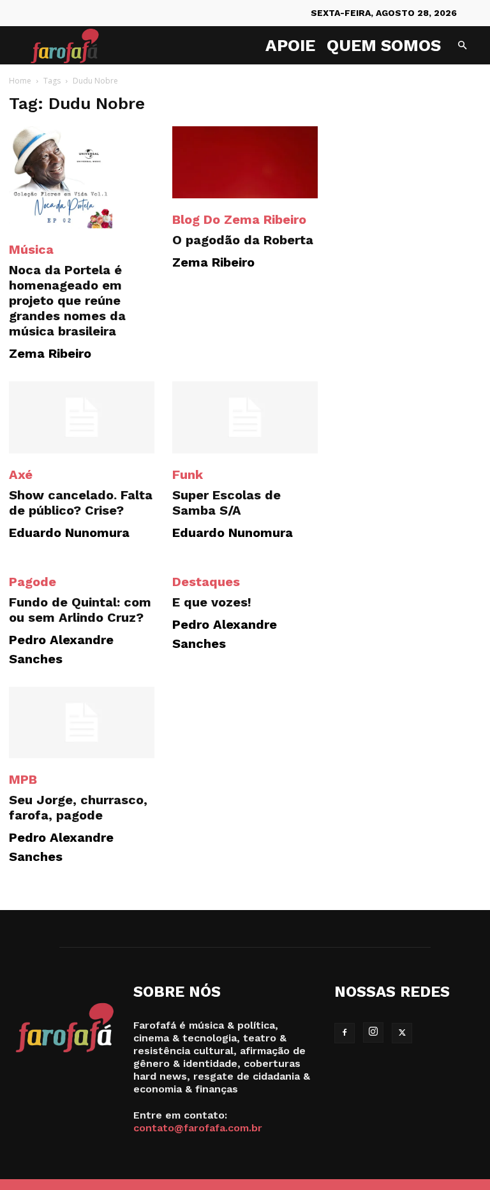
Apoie (290, 45)
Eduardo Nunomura (69, 532)
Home (20, 80)
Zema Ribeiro (50, 353)
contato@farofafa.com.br (197, 1128)
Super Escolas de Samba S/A (226, 502)
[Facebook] (344, 1033)
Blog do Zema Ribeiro (239, 219)
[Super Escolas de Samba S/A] (245, 417)
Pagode (32, 581)
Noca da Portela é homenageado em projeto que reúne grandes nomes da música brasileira (67, 300)
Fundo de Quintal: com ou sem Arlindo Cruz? (80, 609)
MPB (23, 779)
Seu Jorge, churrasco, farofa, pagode (78, 807)
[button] (462, 46)
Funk (187, 474)
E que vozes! (211, 602)
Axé (21, 474)
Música (31, 249)
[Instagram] (373, 1032)
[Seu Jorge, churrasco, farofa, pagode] (81, 723)
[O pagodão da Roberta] (245, 162)
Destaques (206, 581)
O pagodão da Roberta (242, 239)
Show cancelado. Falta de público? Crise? (80, 502)
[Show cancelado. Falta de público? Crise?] (81, 417)
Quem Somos (384, 45)
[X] (402, 1033)
